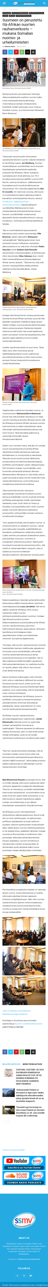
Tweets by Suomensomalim (13, 1150)
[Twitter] (10, 52)
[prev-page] (4, 1121)
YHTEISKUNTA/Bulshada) (23, 16)
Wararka (12, 16)
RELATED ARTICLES (11, 1064)
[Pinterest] (16, 52)
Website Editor (10, 46)
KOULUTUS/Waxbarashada (20, 13)
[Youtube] (30, 1275)
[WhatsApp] (21, 52)
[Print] (33, 52)
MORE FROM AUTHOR (32, 1064)
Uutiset (5, 16)
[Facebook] (4, 52)
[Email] (27, 52)
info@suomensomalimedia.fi (28, 1259)
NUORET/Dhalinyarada (36, 13)
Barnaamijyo (13, 9)
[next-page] (7, 1121)
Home (4, 9)
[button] (4, 3)
